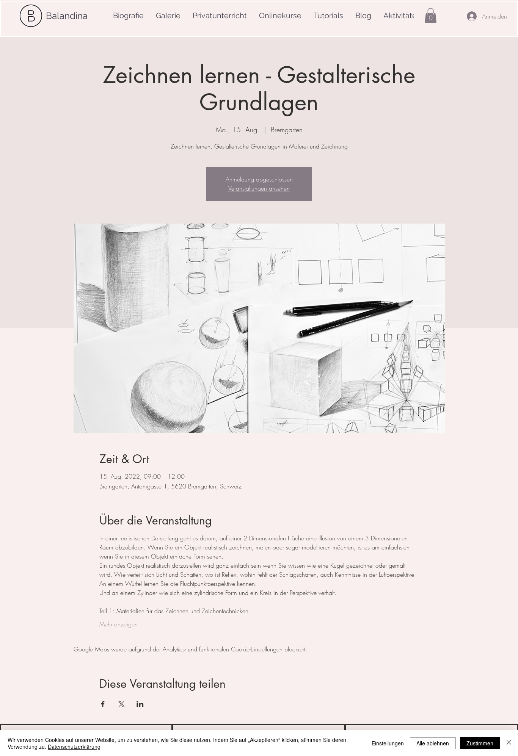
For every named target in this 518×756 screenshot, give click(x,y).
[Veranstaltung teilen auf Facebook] (103, 704)
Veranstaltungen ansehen (259, 188)
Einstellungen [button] (388, 743)
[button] (430, 15)
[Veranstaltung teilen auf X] (121, 704)
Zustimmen (479, 743)
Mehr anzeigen (118, 624)
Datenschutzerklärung (74, 746)
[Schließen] (508, 743)
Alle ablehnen (432, 743)
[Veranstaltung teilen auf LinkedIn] (140, 704)
